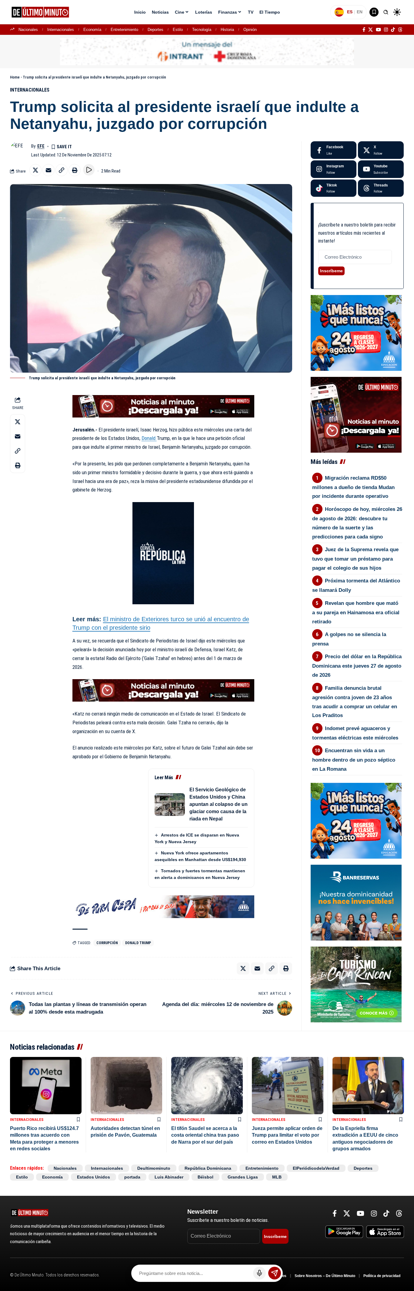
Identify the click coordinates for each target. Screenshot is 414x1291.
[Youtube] (381, 169)
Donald (149, 438)
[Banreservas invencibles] (356, 902)
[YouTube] (378, 29)
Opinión (250, 29)
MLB (277, 1177)
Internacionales (60, 29)
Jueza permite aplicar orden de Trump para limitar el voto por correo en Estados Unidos (287, 1135)
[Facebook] (364, 29)
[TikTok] (392, 29)
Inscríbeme (331, 270)
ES (349, 11)
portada (132, 1177)
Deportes (155, 29)
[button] (386, 12)
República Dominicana (208, 1168)
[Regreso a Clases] (356, 333)
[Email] (48, 170)
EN (359, 11)
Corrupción (107, 943)
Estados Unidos (93, 1177)
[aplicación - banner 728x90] (163, 406)
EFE (41, 146)
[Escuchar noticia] (89, 170)
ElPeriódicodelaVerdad (316, 1168)
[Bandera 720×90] (163, 906)
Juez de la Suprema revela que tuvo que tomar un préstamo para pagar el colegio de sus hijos (355, 559)
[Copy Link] (61, 170)
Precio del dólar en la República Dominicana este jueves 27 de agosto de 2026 (357, 666)
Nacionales (28, 29)
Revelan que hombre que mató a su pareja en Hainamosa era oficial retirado (355, 612)
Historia (227, 29)
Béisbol (205, 1177)
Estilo (178, 29)
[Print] (74, 170)
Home (15, 77)
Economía (92, 29)
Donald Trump (138, 943)
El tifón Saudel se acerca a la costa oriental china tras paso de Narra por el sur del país (205, 1135)
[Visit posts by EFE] (19, 150)
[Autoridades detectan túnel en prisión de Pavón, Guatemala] (126, 1085)
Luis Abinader (169, 1177)
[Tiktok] (333, 188)
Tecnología (201, 29)
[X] (370, 29)
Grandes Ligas (243, 1177)
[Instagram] (385, 29)
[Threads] (400, 29)
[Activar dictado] (259, 1273)
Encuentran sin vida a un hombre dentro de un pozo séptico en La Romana (353, 760)
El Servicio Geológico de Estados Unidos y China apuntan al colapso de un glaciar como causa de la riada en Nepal (218, 804)
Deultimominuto (153, 1168)
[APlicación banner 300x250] (356, 414)
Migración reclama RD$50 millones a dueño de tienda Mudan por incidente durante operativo (353, 487)
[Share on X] (35, 170)
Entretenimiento (124, 29)
